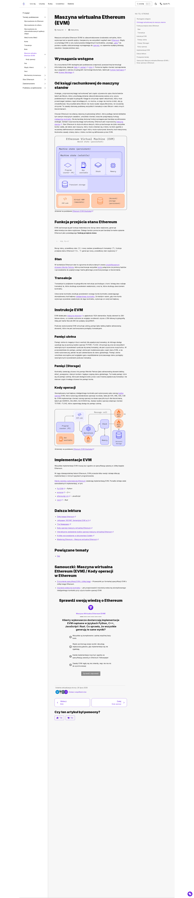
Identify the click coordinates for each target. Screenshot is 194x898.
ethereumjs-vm (63, 496)
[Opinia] (190, 894)
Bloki (25, 49)
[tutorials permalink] (54, 571)
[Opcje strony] (65, 30)
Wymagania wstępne (144, 19)
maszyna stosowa (75, 316)
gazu (116, 43)
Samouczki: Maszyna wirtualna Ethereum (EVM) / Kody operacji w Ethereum (153, 62)
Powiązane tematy (143, 57)
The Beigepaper (64, 524)
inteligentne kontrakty (63, 119)
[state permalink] (54, 259)
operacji (96, 45)
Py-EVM (61, 489)
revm (60, 500)
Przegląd (26, 13)
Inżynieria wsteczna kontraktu (68, 588)
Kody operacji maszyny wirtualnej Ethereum (74, 528)
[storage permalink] (54, 366)
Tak (61, 718)
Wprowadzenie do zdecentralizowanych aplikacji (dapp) (34, 31)
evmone (61, 492)
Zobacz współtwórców (77, 692)
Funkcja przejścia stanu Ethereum (148, 26)
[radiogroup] (90, 651)
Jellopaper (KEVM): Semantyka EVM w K (74, 520)
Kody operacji (30, 59)
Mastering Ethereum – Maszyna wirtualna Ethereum (78, 539)
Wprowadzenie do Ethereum (33, 21)
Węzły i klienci (29, 67)
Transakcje (28, 45)
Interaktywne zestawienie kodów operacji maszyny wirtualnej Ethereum (85, 532)
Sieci (25, 71)
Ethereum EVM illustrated (82, 211)
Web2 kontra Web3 (30, 37)
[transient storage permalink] (54, 337)
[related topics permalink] (54, 550)
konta (100, 267)
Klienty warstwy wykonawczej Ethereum (70, 481)
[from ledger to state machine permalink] (54, 85)
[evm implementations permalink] (54, 460)
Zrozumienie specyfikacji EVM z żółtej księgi (74, 581)
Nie (72, 718)
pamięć (84, 67)
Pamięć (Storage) (143, 43)
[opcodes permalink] (54, 388)
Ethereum (115, 40)
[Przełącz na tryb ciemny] (155, 4)
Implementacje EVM (143, 50)
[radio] (91, 637)
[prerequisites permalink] (54, 59)
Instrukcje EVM (142, 36)
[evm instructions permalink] (54, 310)
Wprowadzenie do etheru (33, 25)
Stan (139, 29)
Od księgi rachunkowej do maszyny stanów (151, 22)
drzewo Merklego (66, 72)
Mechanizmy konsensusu (32, 75)
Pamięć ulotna (142, 40)
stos (91, 67)
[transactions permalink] (54, 278)
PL (166, 4)
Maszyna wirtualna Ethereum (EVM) (30, 54)
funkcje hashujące (118, 70)
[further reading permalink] (54, 511)
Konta (26, 41)
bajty (76, 67)
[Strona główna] (24, 4)
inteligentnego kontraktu (85, 296)
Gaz (25, 63)
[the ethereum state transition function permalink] (54, 222)
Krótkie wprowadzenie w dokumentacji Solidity (75, 536)
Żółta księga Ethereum (66, 517)
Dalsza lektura (141, 53)
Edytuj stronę (74, 30)
